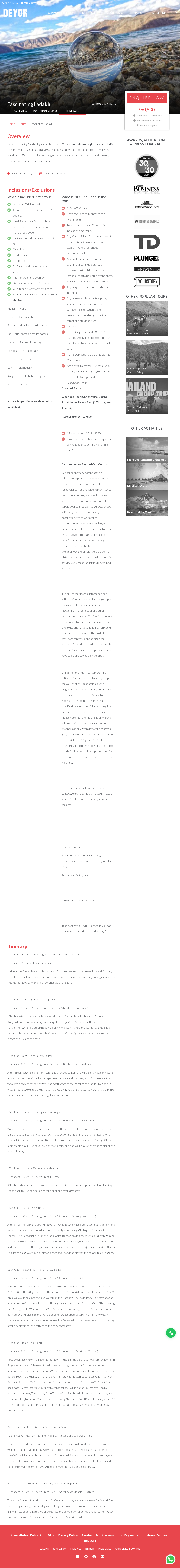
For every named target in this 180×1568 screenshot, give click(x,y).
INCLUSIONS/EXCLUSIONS (46, 111)
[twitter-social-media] (86, 1557)
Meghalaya (104, 1548)
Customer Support (155, 1535)
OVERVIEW (20, 111)
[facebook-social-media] (77, 1557)
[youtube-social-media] (102, 1557)
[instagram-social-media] (94, 1557)
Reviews (90, 1541)
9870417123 (11, 2)
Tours (23, 123)
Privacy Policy (68, 1535)
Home (11, 123)
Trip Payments (128, 1535)
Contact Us (90, 1535)
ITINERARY (72, 111)
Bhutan (89, 1548)
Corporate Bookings (127, 1548)
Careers (108, 1535)
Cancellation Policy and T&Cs (32, 1535)
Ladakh (44, 1548)
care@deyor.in (31, 2)
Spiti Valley (59, 1548)
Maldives (75, 1548)
